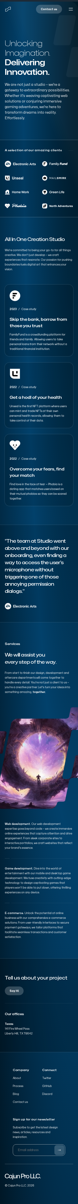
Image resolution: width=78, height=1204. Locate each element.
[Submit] (59, 1150)
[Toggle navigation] (70, 9)
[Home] (8, 9)
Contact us (20, 1102)
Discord (47, 1094)
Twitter (46, 1078)
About (17, 1078)
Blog (16, 1094)
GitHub (47, 1086)
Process (18, 1086)
